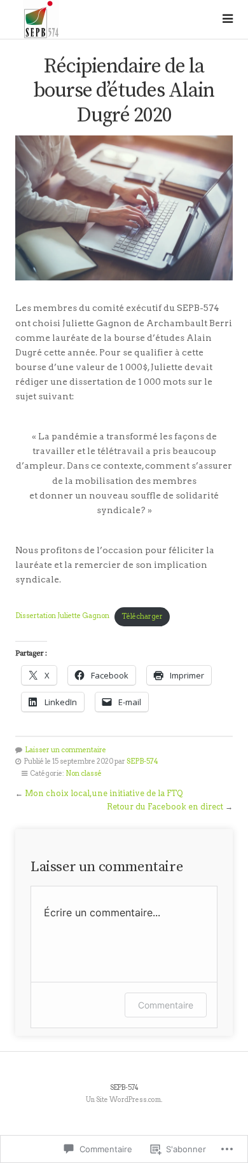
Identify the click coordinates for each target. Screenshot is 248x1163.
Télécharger (142, 616)
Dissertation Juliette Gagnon (62, 616)
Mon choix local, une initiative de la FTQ (104, 793)
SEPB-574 (142, 761)
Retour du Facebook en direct (165, 806)
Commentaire (165, 1005)
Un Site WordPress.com (123, 1100)
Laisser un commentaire (65, 750)
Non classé (83, 773)
